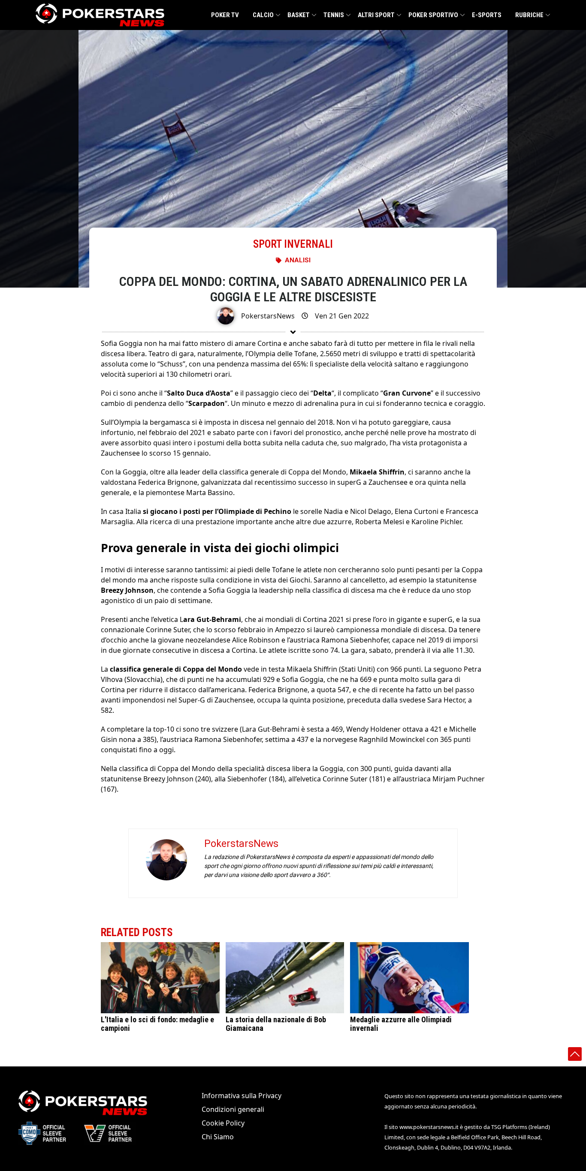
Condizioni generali (233, 1109)
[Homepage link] (100, 15)
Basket (298, 15)
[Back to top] (575, 1054)
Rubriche (529, 15)
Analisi (298, 260)
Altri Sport (376, 15)
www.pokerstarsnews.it (429, 1127)
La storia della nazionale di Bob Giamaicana (276, 1024)
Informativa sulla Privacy (241, 1095)
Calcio (263, 15)
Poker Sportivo (433, 15)
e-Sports (486, 15)
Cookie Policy (223, 1123)
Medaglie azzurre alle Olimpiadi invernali (401, 1024)
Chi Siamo (218, 1136)
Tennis (333, 15)
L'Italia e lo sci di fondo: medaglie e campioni (157, 1024)
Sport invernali (293, 244)
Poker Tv (225, 15)
